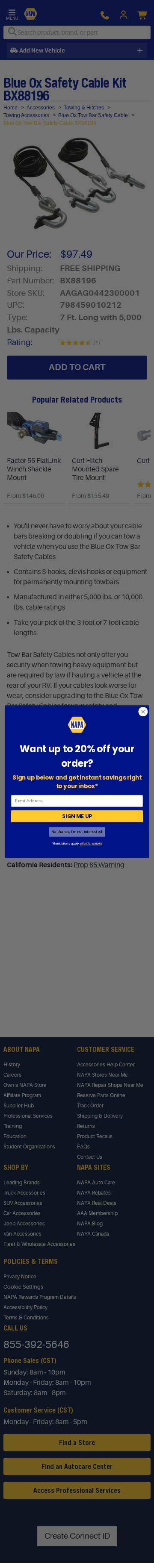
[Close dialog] (143, 711)
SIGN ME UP (77, 816)
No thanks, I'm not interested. (77, 831)
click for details (90, 844)
